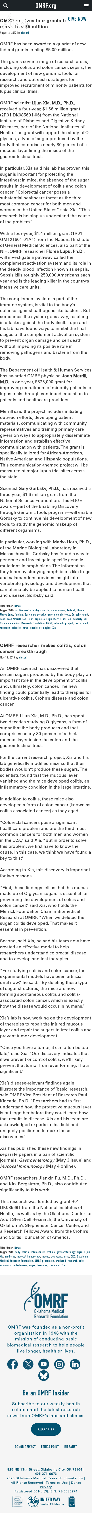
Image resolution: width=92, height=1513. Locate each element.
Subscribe (46, 1430)
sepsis (34, 628)
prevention (48, 1261)
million (67, 619)
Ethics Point (50, 1447)
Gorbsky (76, 614)
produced (61, 1261)
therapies (42, 1265)
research (5, 628)
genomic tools (62, 614)
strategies (45, 628)
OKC (73, 1256)
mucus (45, 1256)
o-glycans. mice (60, 1256)
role (81, 1261)
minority (77, 619)
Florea (80, 610)
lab (24, 619)
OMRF (49, 623)
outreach (58, 623)
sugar (32, 1265)
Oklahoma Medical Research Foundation (22, 623)
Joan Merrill (14, 619)
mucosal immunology (28, 1256)
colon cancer (58, 610)
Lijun (30, 619)
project (69, 623)
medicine (10, 1256)
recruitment (81, 623)
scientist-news (20, 628)
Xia (54, 628)
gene (50, 614)
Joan (2, 619)
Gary (27, 614)
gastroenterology (66, 1252)
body (17, 1252)
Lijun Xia (40, 619)
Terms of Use (57, 1483)
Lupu (49, 619)
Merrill (57, 619)
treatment (54, 1265)
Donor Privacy (25, 1447)
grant (85, 614)
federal (71, 610)
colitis (46, 610)
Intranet (70, 1447)
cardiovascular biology (28, 610)
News (18, 606)
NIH (86, 619)
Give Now (77, 19)
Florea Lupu (6, 614)
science (4, 1265)
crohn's (51, 1252)
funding (19, 614)
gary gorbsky (38, 614)
